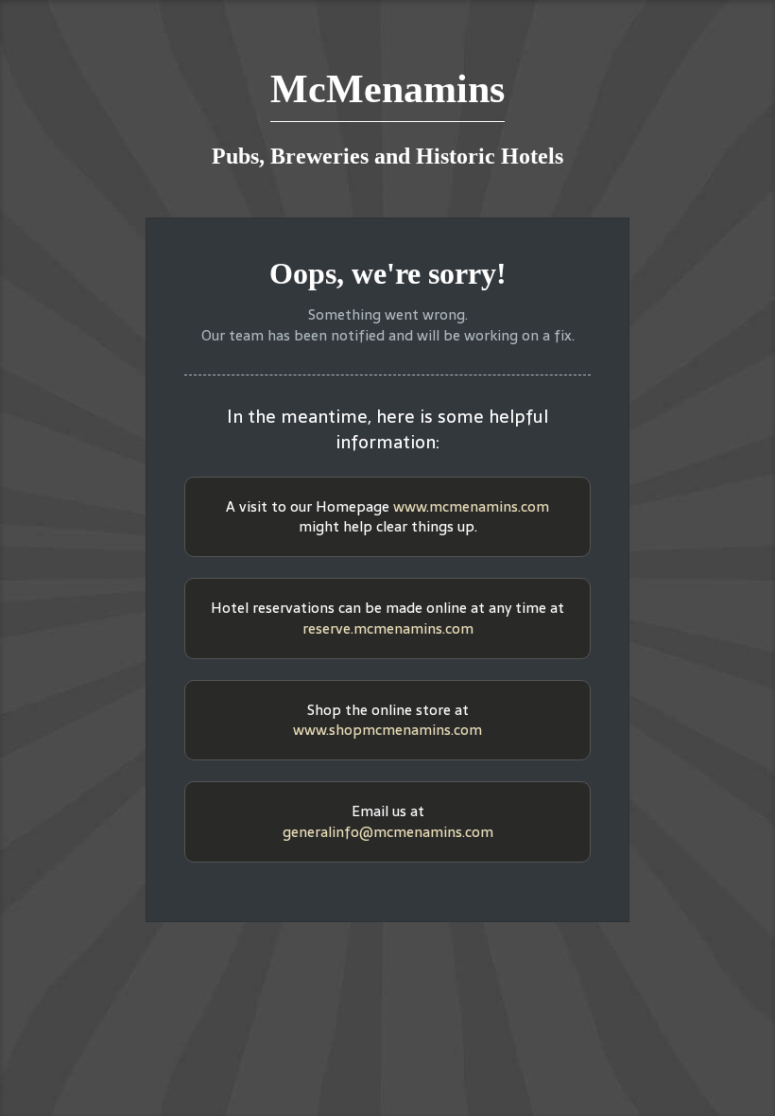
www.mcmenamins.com (471, 506)
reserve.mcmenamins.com (388, 628)
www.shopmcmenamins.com (387, 729)
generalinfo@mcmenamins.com (388, 832)
